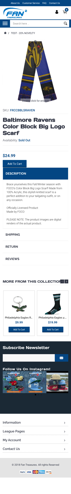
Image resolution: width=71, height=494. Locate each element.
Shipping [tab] (12, 234)
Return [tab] (11, 246)
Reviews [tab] (12, 259)
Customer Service (31, 3)
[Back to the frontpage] (5, 33)
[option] (19, 315)
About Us (15, 3)
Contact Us (54, 3)
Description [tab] (16, 173)
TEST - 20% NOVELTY (23, 33)
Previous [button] (62, 281)
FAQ (44, 3)
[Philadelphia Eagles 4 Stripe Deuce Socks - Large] (52, 304)
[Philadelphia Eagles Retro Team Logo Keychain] (19, 304)
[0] (66, 15)
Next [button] (66, 281)
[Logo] (15, 12)
